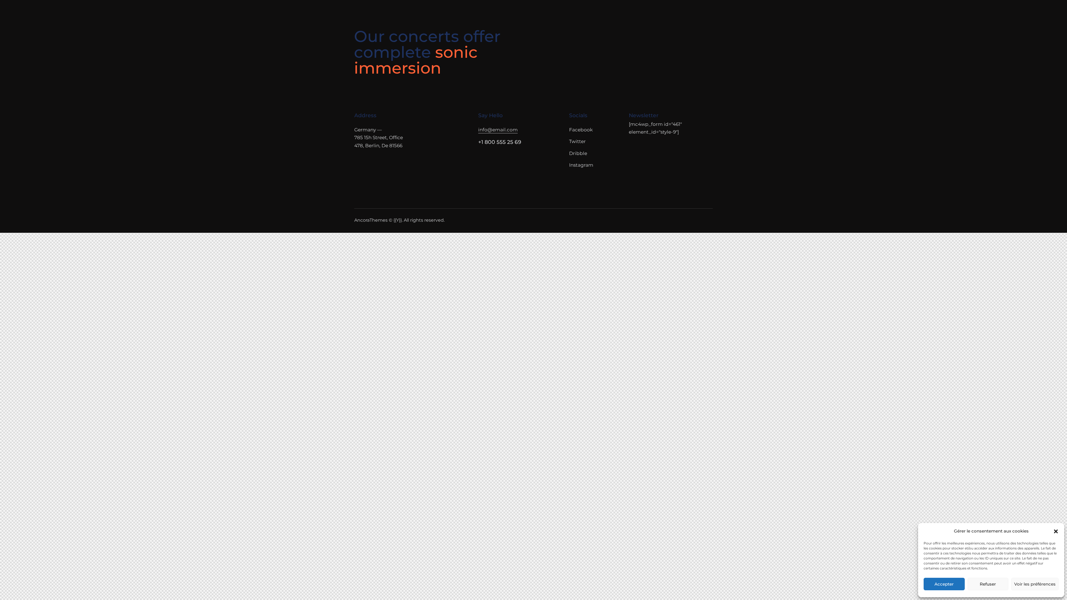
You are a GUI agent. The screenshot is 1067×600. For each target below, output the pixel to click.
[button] (1056, 531)
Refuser (988, 584)
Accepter (944, 584)
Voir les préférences (1035, 584)
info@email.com (498, 129)
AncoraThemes (371, 220)
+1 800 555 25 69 (499, 142)
